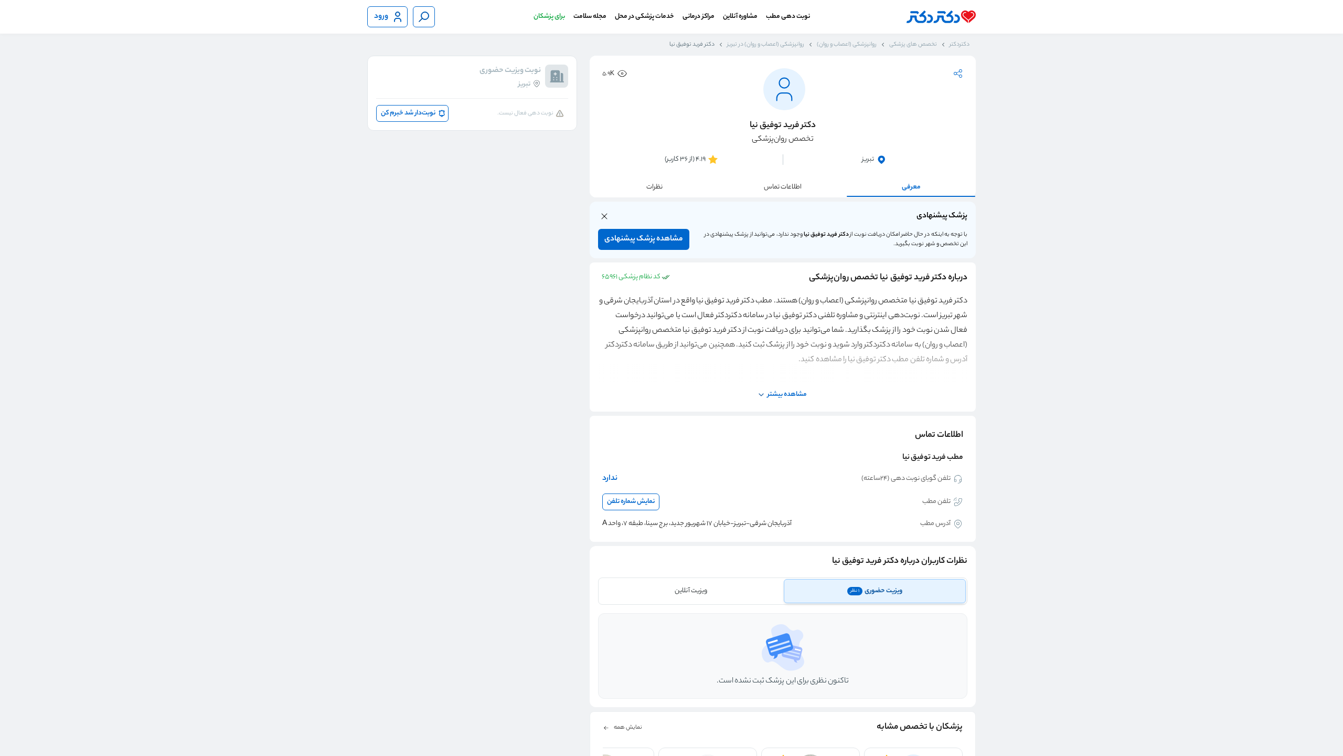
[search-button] (424, 16)
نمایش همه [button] (628, 727)
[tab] (875, 591)
